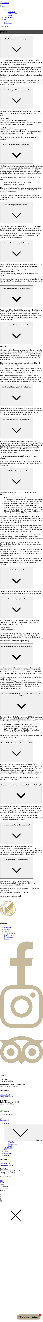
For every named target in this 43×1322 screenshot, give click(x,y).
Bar (5, 19)
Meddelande (4, 1195)
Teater (6, 21)
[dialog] (21, 1145)
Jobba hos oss (8, 937)
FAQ (10, 15)
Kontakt (6, 26)
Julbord (6, 939)
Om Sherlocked (9, 935)
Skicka (3, 1204)
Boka (2, 26)
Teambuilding (8, 17)
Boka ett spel (4, 1120)
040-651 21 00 (5, 1095)
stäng (1, 1181)
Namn (2, 1182)
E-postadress (4, 1187)
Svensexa (7, 931)
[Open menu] (1, 1)
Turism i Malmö (9, 933)
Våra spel (11, 12)
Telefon (2, 1191)
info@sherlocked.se (6, 1096)
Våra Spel (11, 1142)
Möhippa (7, 929)
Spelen (6, 10)
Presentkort (8, 23)
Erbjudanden (12, 14)
